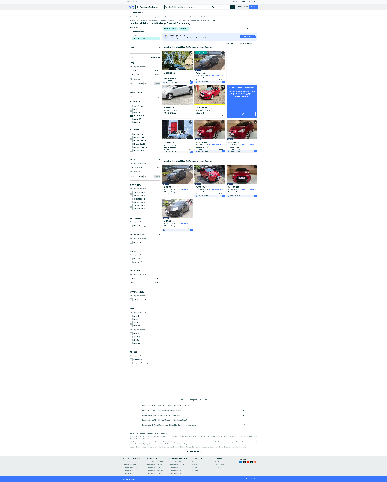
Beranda (132, 20)
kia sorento (182, 17)
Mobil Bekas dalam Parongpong (200, 20)
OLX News (195, 470)
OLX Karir (194, 467)
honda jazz (166, 17)
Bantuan (125, 479)
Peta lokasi (132, 479)
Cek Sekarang (247, 37)
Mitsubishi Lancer (128, 473)
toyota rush (174, 17)
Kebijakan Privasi (219, 464)
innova (143, 17)
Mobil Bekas (144, 20)
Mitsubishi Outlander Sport (130, 467)
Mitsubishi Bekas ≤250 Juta (176, 470)
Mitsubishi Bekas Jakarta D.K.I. (154, 462)
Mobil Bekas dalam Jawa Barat (157, 20)
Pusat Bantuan (219, 462)
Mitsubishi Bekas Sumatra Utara (155, 470)
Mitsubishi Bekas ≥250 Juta (176, 473)
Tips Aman (218, 467)
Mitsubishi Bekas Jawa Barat (154, 464)
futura (209, 17)
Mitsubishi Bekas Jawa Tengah (154, 473)
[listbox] (176, 29)
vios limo (189, 17)
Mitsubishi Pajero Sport (129, 464)
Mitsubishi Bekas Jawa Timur (154, 467)
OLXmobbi (195, 464)
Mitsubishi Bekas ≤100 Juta (176, 462)
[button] (132, 1)
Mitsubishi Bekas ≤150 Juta (176, 464)
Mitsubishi (213, 20)
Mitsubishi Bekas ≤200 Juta (176, 467)
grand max (158, 17)
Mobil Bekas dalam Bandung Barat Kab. (179, 20)
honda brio (150, 17)
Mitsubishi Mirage (128, 470)
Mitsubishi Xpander (128, 462)
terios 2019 (203, 17)
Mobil (137, 20)
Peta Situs (195, 462)
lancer (196, 17)
